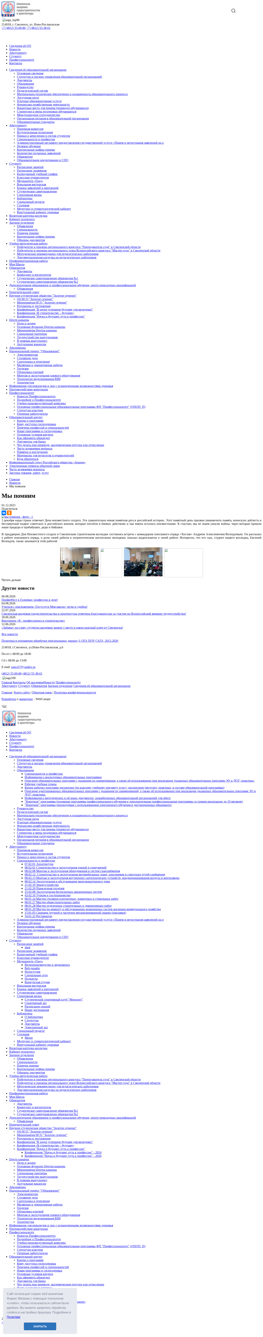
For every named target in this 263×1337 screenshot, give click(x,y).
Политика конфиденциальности (75, 692)
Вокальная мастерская (31, 184)
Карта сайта (22, 692)
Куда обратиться (27, 459)
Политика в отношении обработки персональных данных (40, 640)
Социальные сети (36, 975)
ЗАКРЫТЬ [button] (40, 1326)
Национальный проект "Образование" (34, 351)
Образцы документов (31, 240)
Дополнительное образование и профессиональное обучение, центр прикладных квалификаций (72, 285)
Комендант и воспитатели (34, 274)
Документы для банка (31, 441)
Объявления (25, 226)
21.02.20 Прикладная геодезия (44, 888)
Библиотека (24, 198)
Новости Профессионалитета (36, 396)
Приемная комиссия (30, 128)
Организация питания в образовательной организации (53, 118)
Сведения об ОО (20, 45)
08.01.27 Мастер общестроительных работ (52, 902)
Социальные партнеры (32, 333)
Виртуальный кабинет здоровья (38, 212)
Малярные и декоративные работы (40, 365)
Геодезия (22, 368)
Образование (25, 83)
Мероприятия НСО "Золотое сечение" (42, 302)
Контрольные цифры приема (36, 149)
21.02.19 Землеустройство (42, 885)
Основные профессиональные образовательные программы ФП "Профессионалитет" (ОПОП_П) (81, 406)
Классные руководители (33, 177)
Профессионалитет (21, 59)
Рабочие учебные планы (41, 784)
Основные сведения (30, 73)
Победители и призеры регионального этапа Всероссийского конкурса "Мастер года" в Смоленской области (88, 250)
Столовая (23, 205)
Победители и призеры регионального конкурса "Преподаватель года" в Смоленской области (79, 247)
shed (27, 947)
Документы (24, 80)
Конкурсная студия (37, 982)
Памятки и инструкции (32, 452)
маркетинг (26, 699)
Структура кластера (30, 410)
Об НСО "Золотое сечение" (35, 299)
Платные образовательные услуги (39, 101)
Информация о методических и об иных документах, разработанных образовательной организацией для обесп (98, 798)
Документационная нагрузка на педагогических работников (56, 257)
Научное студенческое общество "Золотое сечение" (43, 295)
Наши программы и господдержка (39, 431)
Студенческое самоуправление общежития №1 (47, 278)
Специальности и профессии (36, 139)
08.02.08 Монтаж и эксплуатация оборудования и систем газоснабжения (72, 871)
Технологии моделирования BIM (38, 379)
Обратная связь (42, 692)
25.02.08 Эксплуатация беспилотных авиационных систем (63, 891)
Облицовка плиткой (30, 372)
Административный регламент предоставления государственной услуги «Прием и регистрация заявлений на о (90, 142)
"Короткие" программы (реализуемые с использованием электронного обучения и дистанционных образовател (98, 805)
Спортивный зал (36, 1003)
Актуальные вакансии (31, 344)
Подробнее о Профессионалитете (39, 399)
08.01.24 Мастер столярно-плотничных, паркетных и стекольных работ (71, 898)
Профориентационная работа (28, 260)
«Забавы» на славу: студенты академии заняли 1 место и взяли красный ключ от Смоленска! (62, 627)
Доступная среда (28, 97)
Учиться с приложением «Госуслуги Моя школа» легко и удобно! (44, 606)
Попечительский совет (24, 292)
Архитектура (25, 382)
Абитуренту (9, 686)
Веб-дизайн (32, 968)
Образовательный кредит (26, 417)
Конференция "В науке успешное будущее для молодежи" (55, 309)
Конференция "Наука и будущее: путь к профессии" (51, 316)
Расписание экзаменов (32, 170)
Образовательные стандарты (35, 122)
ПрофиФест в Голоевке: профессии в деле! (30, 599)
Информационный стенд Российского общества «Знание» (47, 462)
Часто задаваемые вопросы (34, 448)
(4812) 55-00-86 (12, 673)
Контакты (15, 63)
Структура (32, 1020)
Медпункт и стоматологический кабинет (44, 208)
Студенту (15, 56)
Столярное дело (27, 358)
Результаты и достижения (33, 306)
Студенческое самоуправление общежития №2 (47, 281)
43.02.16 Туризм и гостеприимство (47, 895)
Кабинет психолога (22, 219)
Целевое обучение (29, 146)
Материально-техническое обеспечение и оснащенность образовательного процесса (72, 94)
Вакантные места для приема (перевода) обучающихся (53, 108)
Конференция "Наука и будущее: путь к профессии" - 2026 (63, 1155)
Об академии (35, 682)
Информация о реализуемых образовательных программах (63, 777)
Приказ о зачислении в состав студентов (43, 135)
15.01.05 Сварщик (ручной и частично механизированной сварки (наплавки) (75, 912)
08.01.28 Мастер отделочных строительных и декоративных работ (68, 905)
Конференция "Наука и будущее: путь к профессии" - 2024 (63, 1152)
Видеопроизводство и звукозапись (47, 964)
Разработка (9, 699)
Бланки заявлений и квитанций (38, 188)
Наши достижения (37, 1010)
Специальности (27, 229)
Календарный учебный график (37, 174)
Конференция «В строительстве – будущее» (45, 313)
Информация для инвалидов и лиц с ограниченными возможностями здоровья (61, 386)
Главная (7, 682)
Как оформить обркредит (33, 438)
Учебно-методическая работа (28, 243)
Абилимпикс (17, 347)
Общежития (17, 267)
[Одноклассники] (9, 513)
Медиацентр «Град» (30, 181)
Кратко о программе (30, 420)
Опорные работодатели (32, 413)
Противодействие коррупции (28, 389)
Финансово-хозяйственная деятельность (43, 104)
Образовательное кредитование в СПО (42, 160)
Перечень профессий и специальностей (43, 427)
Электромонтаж (27, 354)
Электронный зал (36, 1027)
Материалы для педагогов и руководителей (45, 455)
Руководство (25, 87)
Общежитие (25, 156)
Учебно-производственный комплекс (41, 403)
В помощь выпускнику (32, 340)
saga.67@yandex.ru (23, 667)
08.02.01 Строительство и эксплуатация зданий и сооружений (65, 867)
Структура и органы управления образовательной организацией (59, 76)
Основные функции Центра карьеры (41, 327)
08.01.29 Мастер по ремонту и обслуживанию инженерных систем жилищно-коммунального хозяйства (93, 909)
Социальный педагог (31, 201)
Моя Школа (16, 264)
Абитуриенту (18, 52)
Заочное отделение (21, 222)
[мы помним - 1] (17, 516)
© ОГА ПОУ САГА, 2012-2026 (98, 640)
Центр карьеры (19, 320)
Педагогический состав (32, 90)
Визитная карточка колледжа (28, 215)
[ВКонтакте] (4, 513)
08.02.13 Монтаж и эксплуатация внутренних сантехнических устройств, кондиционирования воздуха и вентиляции (102, 878)
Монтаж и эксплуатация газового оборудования (48, 375)
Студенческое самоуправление (37, 191)
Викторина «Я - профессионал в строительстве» (33, 620)
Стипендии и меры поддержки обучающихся (46, 111)
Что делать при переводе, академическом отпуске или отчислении (60, 445)
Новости (15, 49)
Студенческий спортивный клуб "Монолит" (54, 999)
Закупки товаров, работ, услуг (29, 472)
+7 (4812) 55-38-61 (38, 28)
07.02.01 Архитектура (39, 864)
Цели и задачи (26, 323)
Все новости (10, 634)
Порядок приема (28, 233)
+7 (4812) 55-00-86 (14, 28)
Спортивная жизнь (29, 194)
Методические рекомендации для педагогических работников (58, 254)
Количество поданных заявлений (39, 153)
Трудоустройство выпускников (37, 337)
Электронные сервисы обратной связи (34, 465)
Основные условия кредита (35, 434)
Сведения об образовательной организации (37, 69)
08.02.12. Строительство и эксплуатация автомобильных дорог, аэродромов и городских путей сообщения (95, 874)
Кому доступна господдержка (36, 424)
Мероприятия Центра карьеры (37, 330)
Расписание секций (37, 1006)
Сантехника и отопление (33, 361)
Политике (13, 1317)
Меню (29, 1037)
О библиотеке (34, 1017)
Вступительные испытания (35, 132)
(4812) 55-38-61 (32, 673)
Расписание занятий (30, 167)
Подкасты (31, 978)
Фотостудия (32, 971)
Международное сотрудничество (38, 115)
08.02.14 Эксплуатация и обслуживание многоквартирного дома (67, 881)
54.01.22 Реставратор (38, 916)
